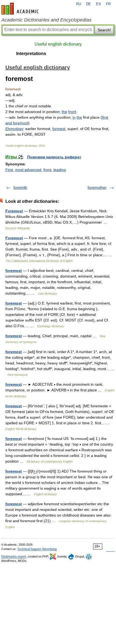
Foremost (14, 211)
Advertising (49, 549)
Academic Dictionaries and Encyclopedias (46, 20)
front (72, 112)
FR (108, 4)
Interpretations (31, 53)
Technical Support (29, 549)
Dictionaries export (13, 556)
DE (88, 4)
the (64, 112)
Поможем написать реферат (54, 157)
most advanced (28, 170)
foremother (97, 187)
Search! (104, 30)
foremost (13, 270)
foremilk (20, 187)
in (74, 117)
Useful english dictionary (58, 44)
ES (98, 4)
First (9, 170)
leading (59, 170)
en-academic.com (20, 9)
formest (58, 129)
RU (78, 4)
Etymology (14, 129)
